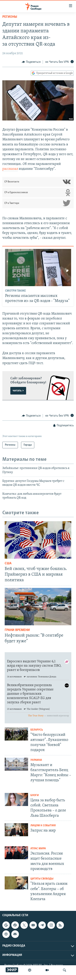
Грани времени (17, 630)
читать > (18, 390)
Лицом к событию (43, 825)
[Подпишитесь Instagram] (51, 925)
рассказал (10, 169)
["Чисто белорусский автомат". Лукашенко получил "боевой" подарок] (16, 734)
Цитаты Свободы (41, 878)
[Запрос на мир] (16, 829)
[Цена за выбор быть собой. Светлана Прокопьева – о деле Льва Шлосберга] (16, 799)
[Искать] (64, 970)
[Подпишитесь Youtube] (33, 925)
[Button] (31, 62)
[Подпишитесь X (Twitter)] (24, 925)
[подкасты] (29, 970)
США (8, 563)
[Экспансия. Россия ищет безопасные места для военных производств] (16, 852)
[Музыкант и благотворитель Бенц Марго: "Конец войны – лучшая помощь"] (16, 764)
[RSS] (60, 925)
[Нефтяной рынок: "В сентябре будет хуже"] (38, 606)
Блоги (34, 795)
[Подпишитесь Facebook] (15, 925)
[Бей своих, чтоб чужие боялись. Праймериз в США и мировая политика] (38, 540)
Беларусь (36, 729)
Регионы (9, 17)
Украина (36, 760)
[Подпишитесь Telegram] (42, 925)
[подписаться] (15, 934)
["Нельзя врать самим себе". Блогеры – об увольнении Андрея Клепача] (16, 882)
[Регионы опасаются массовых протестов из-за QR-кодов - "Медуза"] (38, 267)
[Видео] (47, 970)
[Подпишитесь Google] (6, 925)
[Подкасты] (6, 934)
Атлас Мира (38, 848)
